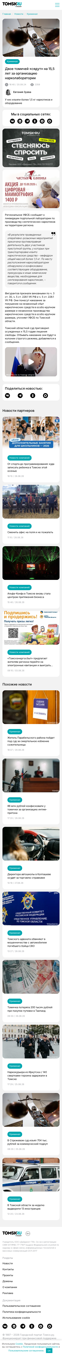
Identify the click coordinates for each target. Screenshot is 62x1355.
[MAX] (49, 121)
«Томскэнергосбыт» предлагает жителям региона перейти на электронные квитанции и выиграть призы (29, 662)
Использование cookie (16, 1317)
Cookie (19, 1343)
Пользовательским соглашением (25, 1350)
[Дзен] (42, 121)
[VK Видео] (19, 121)
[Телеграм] (27, 121)
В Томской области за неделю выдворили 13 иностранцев (25, 1207)
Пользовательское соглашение (21, 1305)
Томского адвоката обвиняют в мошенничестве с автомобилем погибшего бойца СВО (27, 942)
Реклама (7, 1293)
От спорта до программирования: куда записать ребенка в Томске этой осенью (30, 467)
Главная (6, 14)
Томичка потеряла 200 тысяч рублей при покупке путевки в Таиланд (29, 1009)
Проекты (7, 1275)
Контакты (8, 1269)
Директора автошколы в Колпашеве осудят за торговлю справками (29, 876)
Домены (7, 1281)
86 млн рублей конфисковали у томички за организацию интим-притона (27, 809)
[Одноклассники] (34, 121)
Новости (18, 14)
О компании (9, 1287)
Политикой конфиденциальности (40, 1346)
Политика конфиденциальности (21, 1311)
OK (49, 1350)
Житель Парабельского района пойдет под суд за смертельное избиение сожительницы (31, 741)
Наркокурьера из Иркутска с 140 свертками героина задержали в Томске (27, 1076)
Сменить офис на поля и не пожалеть (30, 532)
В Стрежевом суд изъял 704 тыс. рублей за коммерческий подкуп (27, 1142)
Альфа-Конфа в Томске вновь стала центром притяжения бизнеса (28, 595)
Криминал (32, 14)
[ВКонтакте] (12, 121)
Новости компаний (19, 457)
